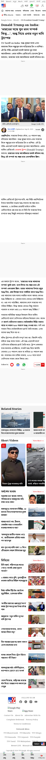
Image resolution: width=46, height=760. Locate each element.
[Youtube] (12, 364)
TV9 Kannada (10, 737)
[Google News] (18, 364)
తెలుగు (20, 1)
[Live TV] (36, 5)
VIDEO (18, 15)
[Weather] (23, 5)
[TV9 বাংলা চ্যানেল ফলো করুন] (31, 6)
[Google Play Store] (15, 710)
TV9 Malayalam (24, 741)
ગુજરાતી (32, 1)
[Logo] (3, 6)
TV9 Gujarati (23, 737)
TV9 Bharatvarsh (11, 733)
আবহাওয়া (36, 15)
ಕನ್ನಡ (14, 1)
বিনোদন (38, 10)
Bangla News (6, 20)
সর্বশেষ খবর (9, 10)
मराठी (25, 1)
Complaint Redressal (15, 719)
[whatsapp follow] (24, 364)
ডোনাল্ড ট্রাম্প (20, 150)
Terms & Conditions (22, 724)
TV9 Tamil (11, 741)
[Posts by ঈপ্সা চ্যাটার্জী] (3, 130)
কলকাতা (18, 10)
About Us (19, 715)
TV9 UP (35, 741)
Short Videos (9, 441)
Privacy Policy (32, 719)
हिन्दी (2, 1)
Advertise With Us (32, 715)
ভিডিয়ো (5, 560)
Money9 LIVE (28, 745)
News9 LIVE (16, 745)
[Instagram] (30, 701)
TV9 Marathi (25, 733)
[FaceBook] (20, 701)
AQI (26, 5)
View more (37, 441)
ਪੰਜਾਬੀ (38, 1)
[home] (2, 11)
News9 (8, 1)
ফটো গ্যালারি (27, 15)
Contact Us (8, 715)
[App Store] (29, 712)
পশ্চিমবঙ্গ (26, 10)
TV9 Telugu (36, 733)
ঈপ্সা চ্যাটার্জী (11, 129)
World (16, 20)
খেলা (32, 10)
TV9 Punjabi (35, 737)
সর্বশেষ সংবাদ (8, 492)
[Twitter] (25, 701)
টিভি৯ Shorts (8, 15)
